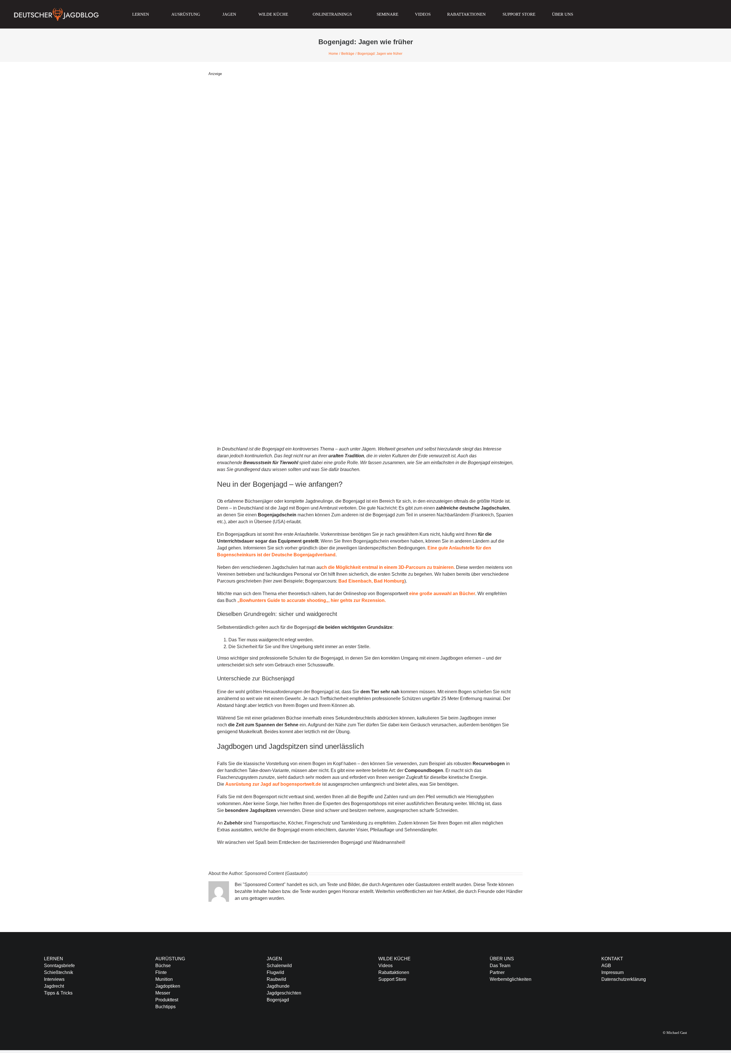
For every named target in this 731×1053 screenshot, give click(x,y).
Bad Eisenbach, (355, 581)
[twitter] (612, 1002)
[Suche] (597, 14)
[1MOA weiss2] (634, 9)
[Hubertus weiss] (715, 9)
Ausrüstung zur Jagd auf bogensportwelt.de (273, 784)
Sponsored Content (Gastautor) (276, 873)
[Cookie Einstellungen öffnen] (12, 1045)
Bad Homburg (389, 581)
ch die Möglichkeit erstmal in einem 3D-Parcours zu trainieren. (388, 567)
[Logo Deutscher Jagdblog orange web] (56, 9)
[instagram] (621, 1002)
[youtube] (630, 1002)
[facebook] (603, 1002)
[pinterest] (639, 1002)
